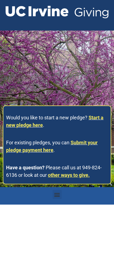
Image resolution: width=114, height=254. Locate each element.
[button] (57, 194)
